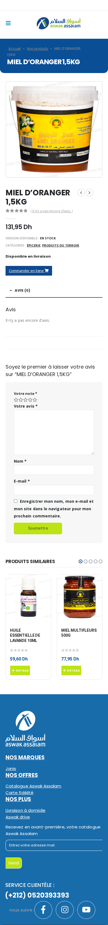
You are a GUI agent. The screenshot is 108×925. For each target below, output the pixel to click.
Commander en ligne (27, 270)
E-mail (22, 481)
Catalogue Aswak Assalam (33, 786)
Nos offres (22, 775)
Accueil (14, 48)
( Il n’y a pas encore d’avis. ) (51, 211)
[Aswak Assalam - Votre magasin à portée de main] (58, 23)
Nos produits (37, 48)
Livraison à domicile (25, 810)
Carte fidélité (20, 793)
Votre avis (26, 406)
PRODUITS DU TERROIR (60, 245)
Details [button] (22, 670)
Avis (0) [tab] (22, 290)
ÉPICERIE (33, 245)
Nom (20, 461)
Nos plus (18, 799)
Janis (11, 768)
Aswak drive (18, 817)
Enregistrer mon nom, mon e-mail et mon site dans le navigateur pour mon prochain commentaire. (54, 509)
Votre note (25, 393)
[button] (80, 561)
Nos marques (25, 757)
